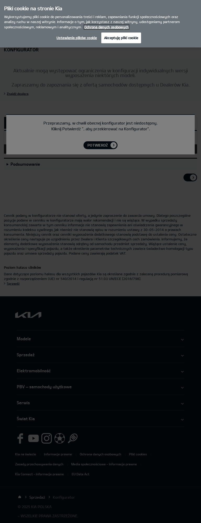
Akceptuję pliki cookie (121, 38)
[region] (100, 23)
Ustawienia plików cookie (77, 38)
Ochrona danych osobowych (106, 27)
